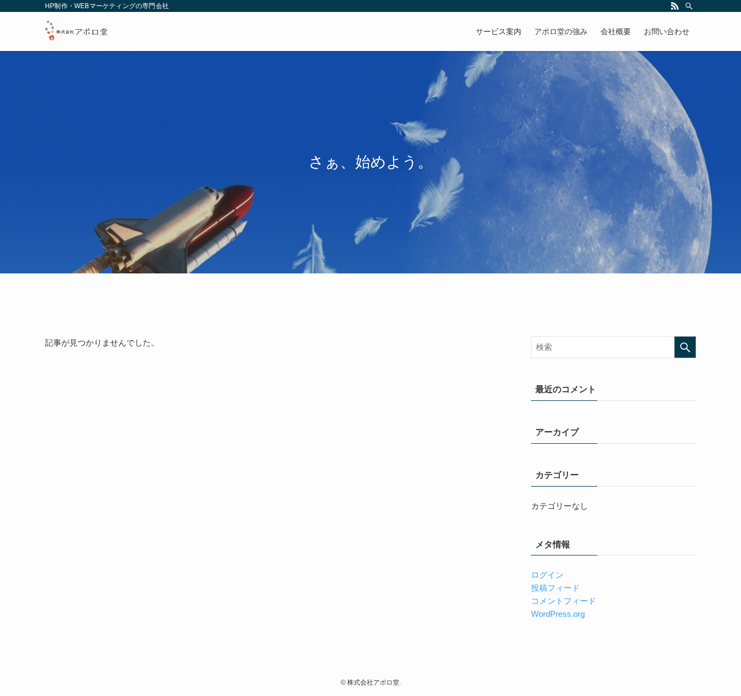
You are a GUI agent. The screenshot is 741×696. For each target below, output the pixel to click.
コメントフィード (563, 600)
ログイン (547, 574)
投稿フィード (555, 587)
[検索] (689, 6)
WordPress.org (558, 613)
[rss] (675, 6)
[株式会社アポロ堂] (76, 31)
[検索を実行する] (685, 347)
